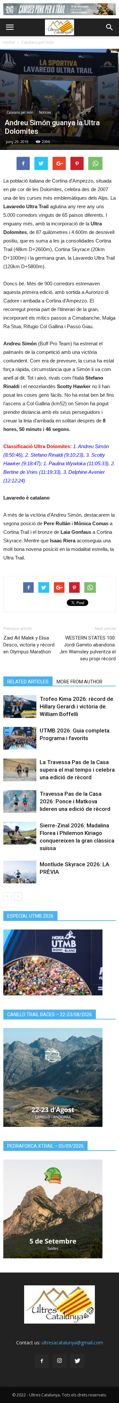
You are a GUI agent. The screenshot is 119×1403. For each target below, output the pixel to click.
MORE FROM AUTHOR (79, 681)
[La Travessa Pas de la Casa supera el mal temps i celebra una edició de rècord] (19, 770)
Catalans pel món (37, 42)
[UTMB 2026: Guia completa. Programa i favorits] (19, 738)
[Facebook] (41, 1361)
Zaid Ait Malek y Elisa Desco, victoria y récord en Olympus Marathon (29, 645)
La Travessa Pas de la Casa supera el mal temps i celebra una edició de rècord (77, 770)
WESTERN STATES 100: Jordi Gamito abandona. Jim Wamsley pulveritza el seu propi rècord (88, 648)
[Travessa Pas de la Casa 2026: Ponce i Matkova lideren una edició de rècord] (19, 801)
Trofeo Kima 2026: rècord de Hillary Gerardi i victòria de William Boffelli (76, 706)
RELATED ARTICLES (28, 681)
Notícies (45, 112)
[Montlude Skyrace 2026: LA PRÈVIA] (19, 872)
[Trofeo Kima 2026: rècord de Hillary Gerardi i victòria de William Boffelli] (19, 706)
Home (9, 42)
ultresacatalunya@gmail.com (72, 1342)
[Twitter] (77, 1361)
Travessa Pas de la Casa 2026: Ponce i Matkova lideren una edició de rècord (75, 801)
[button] (109, 27)
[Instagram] (59, 1361)
